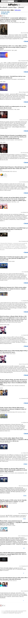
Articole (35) (5, 12)
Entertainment (10, 139)
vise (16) (12, 610)
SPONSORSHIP (7, 79)
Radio (10, 503)
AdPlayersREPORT (19, 473)
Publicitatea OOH (12, 322)
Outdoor (2, 290)
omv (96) (15, 610)
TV (4, 261)
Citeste (26, 41)
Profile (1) (4, 13)
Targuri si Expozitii (19, 385)
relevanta (18, 10)
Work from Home (10, 261)
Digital (10, 525)
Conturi (6, 503)
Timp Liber (22, 22)
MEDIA (1, 50)
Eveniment (3, 22)
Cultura (8, 22)
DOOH (9, 290)
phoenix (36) (7, 610)
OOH (6, 290)
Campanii (14, 503)
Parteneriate (15, 22)
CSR (1, 171)
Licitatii (2, 442)
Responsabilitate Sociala (10, 171)
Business (2, 322)
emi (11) (19, 610)
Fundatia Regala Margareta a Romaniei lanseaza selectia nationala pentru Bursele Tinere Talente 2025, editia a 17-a (14, 168)
